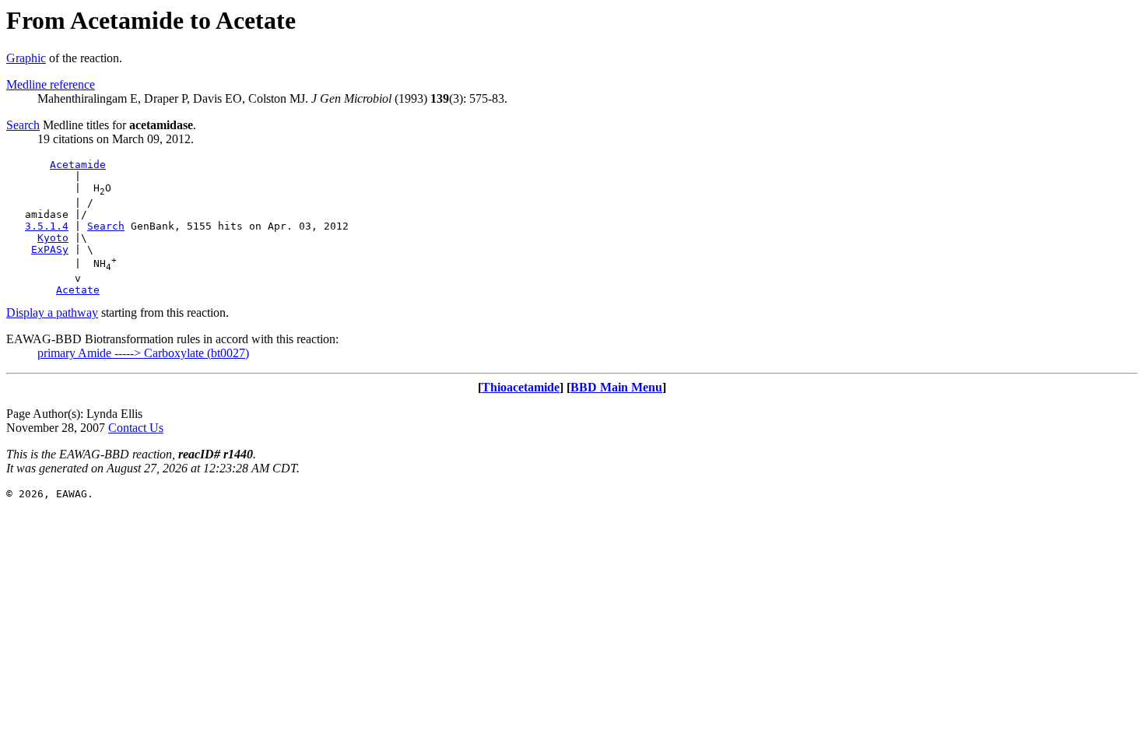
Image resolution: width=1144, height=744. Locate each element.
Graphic (26, 58)
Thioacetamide (521, 387)
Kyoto (52, 238)
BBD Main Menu (616, 387)
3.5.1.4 (46, 226)
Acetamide (78, 164)
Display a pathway (52, 312)
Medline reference (50, 84)
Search (23, 125)
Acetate (78, 290)
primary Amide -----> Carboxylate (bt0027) (143, 353)
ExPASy (49, 249)
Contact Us (135, 427)
